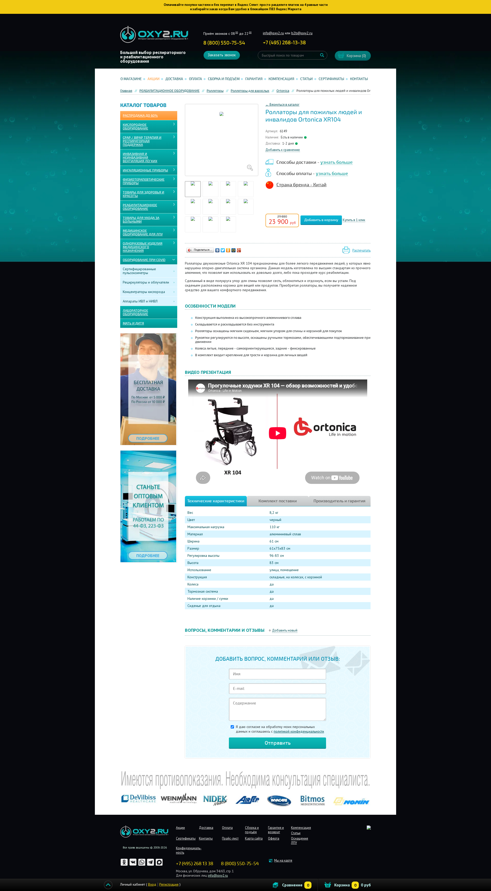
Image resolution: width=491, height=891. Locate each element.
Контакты (359, 79)
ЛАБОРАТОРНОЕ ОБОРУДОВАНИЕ (135, 312)
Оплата (195, 79)
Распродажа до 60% (140, 116)
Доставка (174, 79)
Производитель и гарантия (339, 501)
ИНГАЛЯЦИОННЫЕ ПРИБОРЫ (145, 170)
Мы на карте (283, 860)
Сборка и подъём (224, 79)
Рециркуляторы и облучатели (146, 282)
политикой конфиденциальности (299, 731)
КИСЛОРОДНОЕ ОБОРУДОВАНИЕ (135, 127)
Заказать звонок (222, 54)
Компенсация (281, 79)
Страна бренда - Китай (301, 185)
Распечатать (361, 250)
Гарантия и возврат (276, 829)
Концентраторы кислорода (144, 291)
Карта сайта (254, 838)
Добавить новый (284, 630)
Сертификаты (331, 79)
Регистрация (168, 884)
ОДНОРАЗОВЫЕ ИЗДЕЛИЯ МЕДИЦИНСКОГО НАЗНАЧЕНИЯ (142, 247)
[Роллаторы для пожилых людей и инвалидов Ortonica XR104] (221, 140)
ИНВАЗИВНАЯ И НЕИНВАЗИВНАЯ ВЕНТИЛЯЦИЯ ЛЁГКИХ (140, 157)
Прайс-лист (230, 838)
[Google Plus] (239, 250)
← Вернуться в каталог (282, 104)
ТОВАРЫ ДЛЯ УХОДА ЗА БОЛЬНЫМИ (141, 220)
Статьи (306, 79)
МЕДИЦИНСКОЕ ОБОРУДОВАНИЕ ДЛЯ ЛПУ (143, 232)
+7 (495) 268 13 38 (194, 863)
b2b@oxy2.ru (302, 33)
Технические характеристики (215, 501)
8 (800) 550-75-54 (224, 43)
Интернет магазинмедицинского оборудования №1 (154, 34)
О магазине (131, 79)
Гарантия (254, 79)
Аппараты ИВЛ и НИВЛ (140, 301)
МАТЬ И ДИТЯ (133, 323)
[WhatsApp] (142, 865)
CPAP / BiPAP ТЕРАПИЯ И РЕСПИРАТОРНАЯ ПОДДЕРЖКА (142, 141)
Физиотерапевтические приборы (143, 181)
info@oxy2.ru (273, 33)
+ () (284, 43)
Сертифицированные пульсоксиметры (139, 271)
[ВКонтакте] (217, 250)
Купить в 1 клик (354, 220)
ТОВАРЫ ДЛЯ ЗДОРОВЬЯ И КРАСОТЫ (143, 194)
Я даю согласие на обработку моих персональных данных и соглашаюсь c (280, 729)
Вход (152, 884)
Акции (154, 79)
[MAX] (159, 865)
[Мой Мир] (233, 250)
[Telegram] (151, 865)
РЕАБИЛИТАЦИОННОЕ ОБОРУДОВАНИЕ (140, 207)
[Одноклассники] (228, 250)
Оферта (273, 838)
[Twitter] (223, 250)
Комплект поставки (278, 501)
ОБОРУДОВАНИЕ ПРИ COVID (144, 260)
